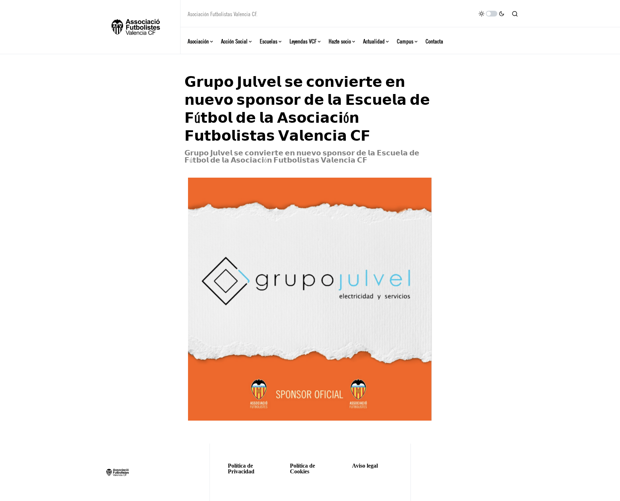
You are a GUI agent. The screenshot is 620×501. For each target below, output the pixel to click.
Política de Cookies (302, 468)
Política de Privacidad (241, 468)
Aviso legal (365, 466)
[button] (491, 13)
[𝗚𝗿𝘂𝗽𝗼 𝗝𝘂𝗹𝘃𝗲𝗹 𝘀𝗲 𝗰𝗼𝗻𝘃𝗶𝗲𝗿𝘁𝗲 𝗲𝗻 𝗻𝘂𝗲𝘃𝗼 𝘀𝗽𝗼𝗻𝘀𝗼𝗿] (310, 299)
